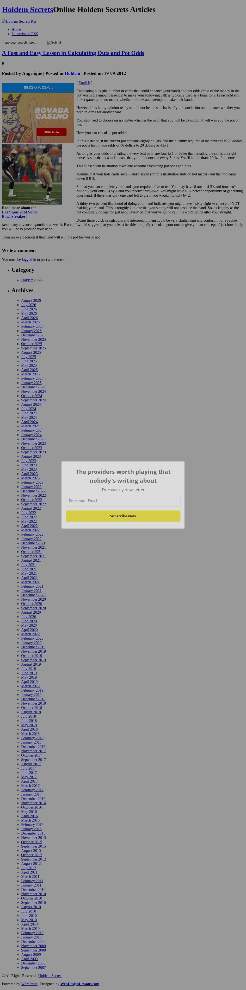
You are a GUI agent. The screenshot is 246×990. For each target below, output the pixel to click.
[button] (123, 476)
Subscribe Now (123, 516)
